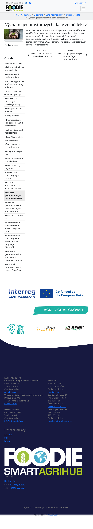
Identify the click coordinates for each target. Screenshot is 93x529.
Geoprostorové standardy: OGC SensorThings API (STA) (13, 227)
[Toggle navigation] (83, 8)
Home (16, 15)
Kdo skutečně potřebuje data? (12, 76)
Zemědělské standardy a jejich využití (13, 175)
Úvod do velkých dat (13, 63)
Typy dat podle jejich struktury (12, 145)
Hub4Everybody (52, 514)
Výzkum (8, 434)
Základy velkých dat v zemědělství (14, 68)
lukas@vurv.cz (10, 403)
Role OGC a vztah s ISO (14, 217)
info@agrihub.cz (17, 484)
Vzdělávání (26, 15)
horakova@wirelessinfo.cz (60, 421)
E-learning (38, 15)
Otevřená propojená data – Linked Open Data (13, 267)
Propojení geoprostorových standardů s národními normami (14, 255)
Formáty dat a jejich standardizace (14, 138)
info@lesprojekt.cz (15, 3)
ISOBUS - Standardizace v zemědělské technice (14, 185)
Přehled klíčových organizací (13, 167)
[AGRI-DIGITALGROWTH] (46, 302)
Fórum (7, 441)
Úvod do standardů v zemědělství (14, 160)
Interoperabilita (73, 15)
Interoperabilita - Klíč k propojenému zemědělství (14, 123)
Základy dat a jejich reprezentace (14, 131)
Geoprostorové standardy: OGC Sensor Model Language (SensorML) (12, 241)
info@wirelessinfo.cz (13, 421)
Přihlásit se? (81, 3)
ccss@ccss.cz (10, 392)
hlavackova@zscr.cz (57, 406)
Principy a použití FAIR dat (13, 110)
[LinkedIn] (26, 2)
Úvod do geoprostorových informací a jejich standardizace (13, 207)
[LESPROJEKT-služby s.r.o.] (74, 328)
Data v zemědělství (54, 15)
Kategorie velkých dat (13, 153)
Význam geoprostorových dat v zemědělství (13, 195)
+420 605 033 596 (16, 488)
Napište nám (10, 481)
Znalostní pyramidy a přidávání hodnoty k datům (14, 84)
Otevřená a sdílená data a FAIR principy (13, 93)
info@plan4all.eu (56, 392)
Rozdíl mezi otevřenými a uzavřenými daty (12, 101)
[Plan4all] (45, 328)
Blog (6, 437)
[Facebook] (30, 2)
